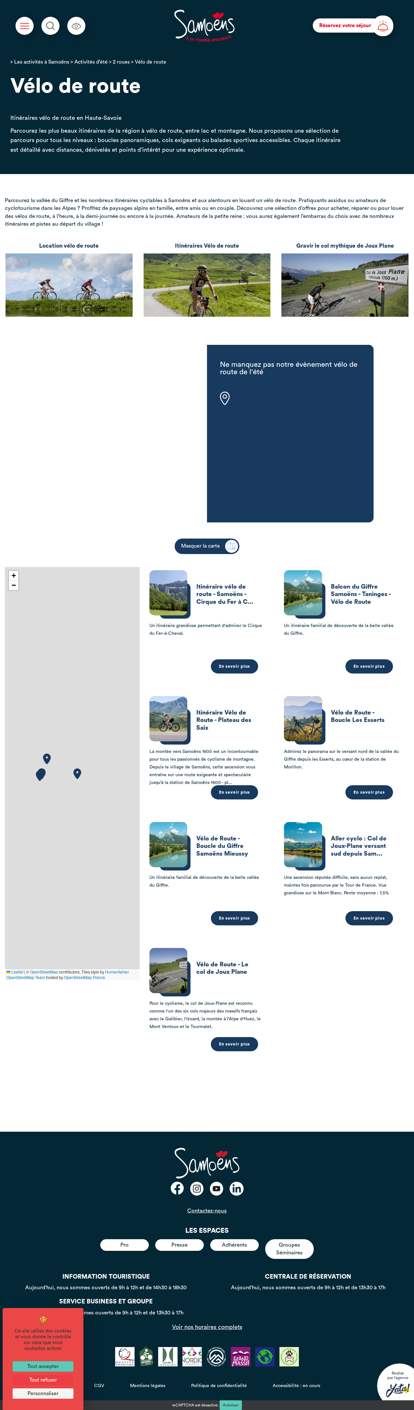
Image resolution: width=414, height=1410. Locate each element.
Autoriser (231, 1405)
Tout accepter (43, 1366)
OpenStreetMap (44, 971)
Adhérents (234, 1245)
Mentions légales (147, 1386)
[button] (40, 775)
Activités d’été (91, 62)
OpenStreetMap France (84, 977)
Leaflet (16, 971)
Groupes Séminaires (289, 1248)
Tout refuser (43, 1380)
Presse (179, 1245)
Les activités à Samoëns (41, 62)
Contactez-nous (207, 1210)
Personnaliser (43, 1393)
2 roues (121, 62)
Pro (124, 1245)
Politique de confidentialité (219, 1386)
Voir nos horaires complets (207, 1327)
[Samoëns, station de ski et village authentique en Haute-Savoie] (204, 25)
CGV (99, 1386)
